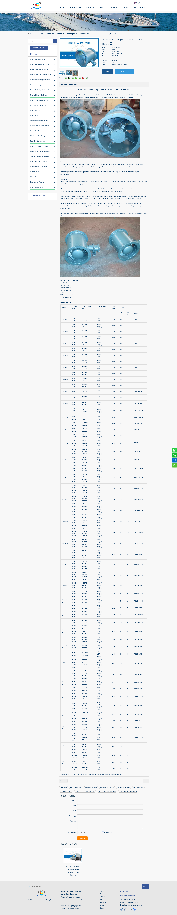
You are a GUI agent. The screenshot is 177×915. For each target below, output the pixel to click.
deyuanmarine (130, 899)
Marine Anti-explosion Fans (107, 791)
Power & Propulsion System (70, 897)
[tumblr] (128, 909)
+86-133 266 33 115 (134, 902)
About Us (103, 902)
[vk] (125, 909)
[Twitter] (131, 909)
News (102, 905)
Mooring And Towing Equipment (71, 891)
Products (103, 894)
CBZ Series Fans (75, 787)
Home (102, 891)
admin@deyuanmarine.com (134, 905)
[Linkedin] (121, 909)
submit (82, 838)
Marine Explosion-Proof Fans (85, 791)
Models (102, 897)
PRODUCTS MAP (39, 48)
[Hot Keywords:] (55, 41)
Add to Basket (126, 71)
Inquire (107, 71)
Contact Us (103, 908)
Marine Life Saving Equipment (71, 903)
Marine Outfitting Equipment (70, 908)
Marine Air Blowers (123, 787)
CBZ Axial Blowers (66, 791)
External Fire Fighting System (71, 906)
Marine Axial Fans (91, 787)
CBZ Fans (63, 787)
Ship (101, 899)
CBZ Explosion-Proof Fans (128, 791)
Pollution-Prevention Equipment (71, 900)
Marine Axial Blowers (107, 787)
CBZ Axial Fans (138, 787)
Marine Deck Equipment (69, 894)
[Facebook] (134, 909)
